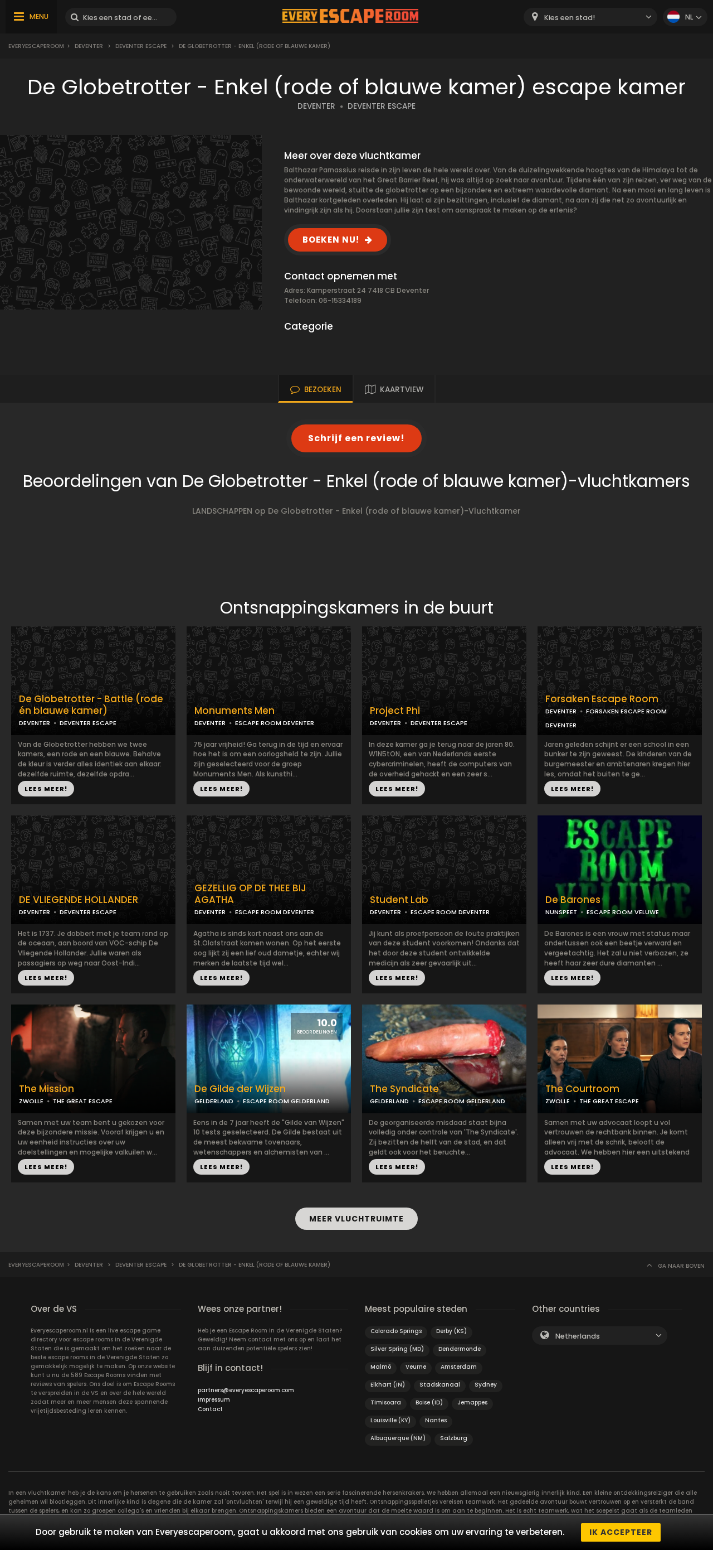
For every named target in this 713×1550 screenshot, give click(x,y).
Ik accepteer (620, 1532)
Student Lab (399, 900)
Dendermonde (459, 1349)
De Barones (572, 900)
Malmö (380, 1367)
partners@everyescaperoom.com (246, 1390)
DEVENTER (316, 106)
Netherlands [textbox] (577, 1336)
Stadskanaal (439, 1384)
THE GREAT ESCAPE (83, 1101)
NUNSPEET (561, 911)
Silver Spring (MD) (397, 1349)
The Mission (46, 1089)
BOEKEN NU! (330, 239)
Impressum (214, 1400)
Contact (210, 1409)
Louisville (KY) (390, 1420)
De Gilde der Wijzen (240, 1089)
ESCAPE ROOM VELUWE (623, 911)
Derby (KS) (451, 1331)
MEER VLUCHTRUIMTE (356, 1218)
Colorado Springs (396, 1331)
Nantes (436, 1420)
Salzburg (453, 1438)
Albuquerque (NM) (398, 1438)
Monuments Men (234, 711)
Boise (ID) (429, 1402)
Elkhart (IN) (387, 1384)
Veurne (416, 1367)
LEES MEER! (46, 788)
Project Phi (395, 711)
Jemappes (472, 1402)
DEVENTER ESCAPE (382, 106)
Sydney (486, 1384)
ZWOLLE (31, 1101)
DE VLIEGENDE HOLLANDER (78, 900)
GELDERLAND (213, 1101)
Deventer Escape (141, 46)
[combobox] (590, 17)
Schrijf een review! (356, 438)
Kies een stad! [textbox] (569, 17)
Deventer (89, 46)
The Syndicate (404, 1089)
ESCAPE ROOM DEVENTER (274, 722)
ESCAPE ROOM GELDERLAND (286, 1101)
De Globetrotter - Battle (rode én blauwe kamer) (91, 705)
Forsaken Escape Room (601, 699)
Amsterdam (459, 1367)
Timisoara (385, 1402)
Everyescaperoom (36, 46)
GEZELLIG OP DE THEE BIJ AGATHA (250, 894)
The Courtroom (582, 1089)
